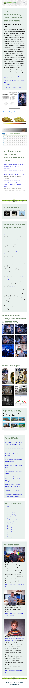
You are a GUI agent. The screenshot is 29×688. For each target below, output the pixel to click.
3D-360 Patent (14, 287)
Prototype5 (10, 531)
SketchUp (10, 533)
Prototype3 (10, 527)
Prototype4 (10, 529)
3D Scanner (10, 509)
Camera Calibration (12, 511)
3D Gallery (7, 84)
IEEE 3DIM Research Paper (15, 273)
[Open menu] (24, 3)
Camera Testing (11, 515)
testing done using (18, 414)
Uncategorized (11, 537)
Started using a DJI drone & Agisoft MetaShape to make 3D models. (14, 253)
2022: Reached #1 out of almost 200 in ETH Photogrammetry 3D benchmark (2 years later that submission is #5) (14, 172)
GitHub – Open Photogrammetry (12, 87)
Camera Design (11, 513)
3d (8, 507)
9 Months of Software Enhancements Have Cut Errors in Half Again (14, 479)
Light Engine (10, 523)
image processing (12, 519)
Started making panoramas (14, 293)
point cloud (10, 525)
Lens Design (10, 521)
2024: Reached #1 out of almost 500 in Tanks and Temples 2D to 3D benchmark (14, 166)
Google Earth (11, 517)
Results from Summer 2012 (12, 490)
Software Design (11, 535)
